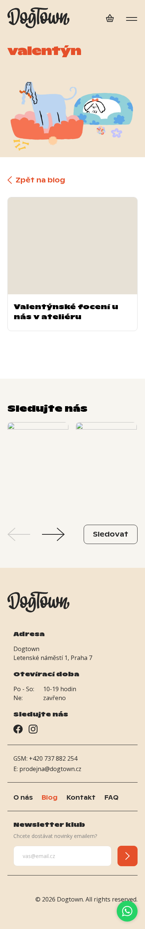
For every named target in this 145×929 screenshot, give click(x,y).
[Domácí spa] (110, 19)
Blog (50, 797)
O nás (23, 797)
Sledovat (110, 534)
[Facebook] (18, 730)
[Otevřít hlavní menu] (132, 19)
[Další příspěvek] (53, 534)
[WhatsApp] (127, 911)
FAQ (111, 797)
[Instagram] (33, 730)
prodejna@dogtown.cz (50, 769)
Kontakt (81, 797)
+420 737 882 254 (53, 758)
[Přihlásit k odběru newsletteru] (127, 856)
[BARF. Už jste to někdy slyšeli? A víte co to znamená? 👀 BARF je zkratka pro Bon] (37, 468)
